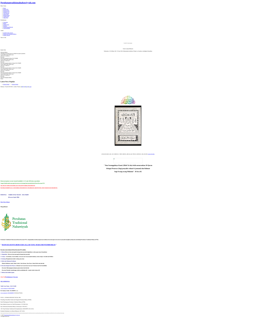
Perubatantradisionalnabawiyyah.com (18, 2)
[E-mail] (29, 86)
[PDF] (22, 86)
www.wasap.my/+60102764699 (7, 288)
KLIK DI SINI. (151, 154)
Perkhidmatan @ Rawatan (12, 277)
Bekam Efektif (6, 84)
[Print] (25, 86)
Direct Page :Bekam (5, 202)
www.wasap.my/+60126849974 (7, 293)
